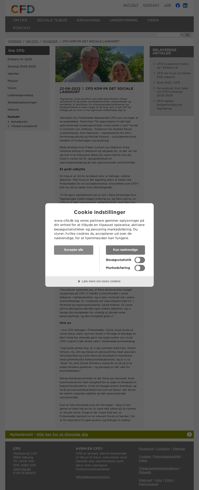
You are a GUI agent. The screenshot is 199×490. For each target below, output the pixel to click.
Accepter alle (73, 249)
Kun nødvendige (125, 249)
